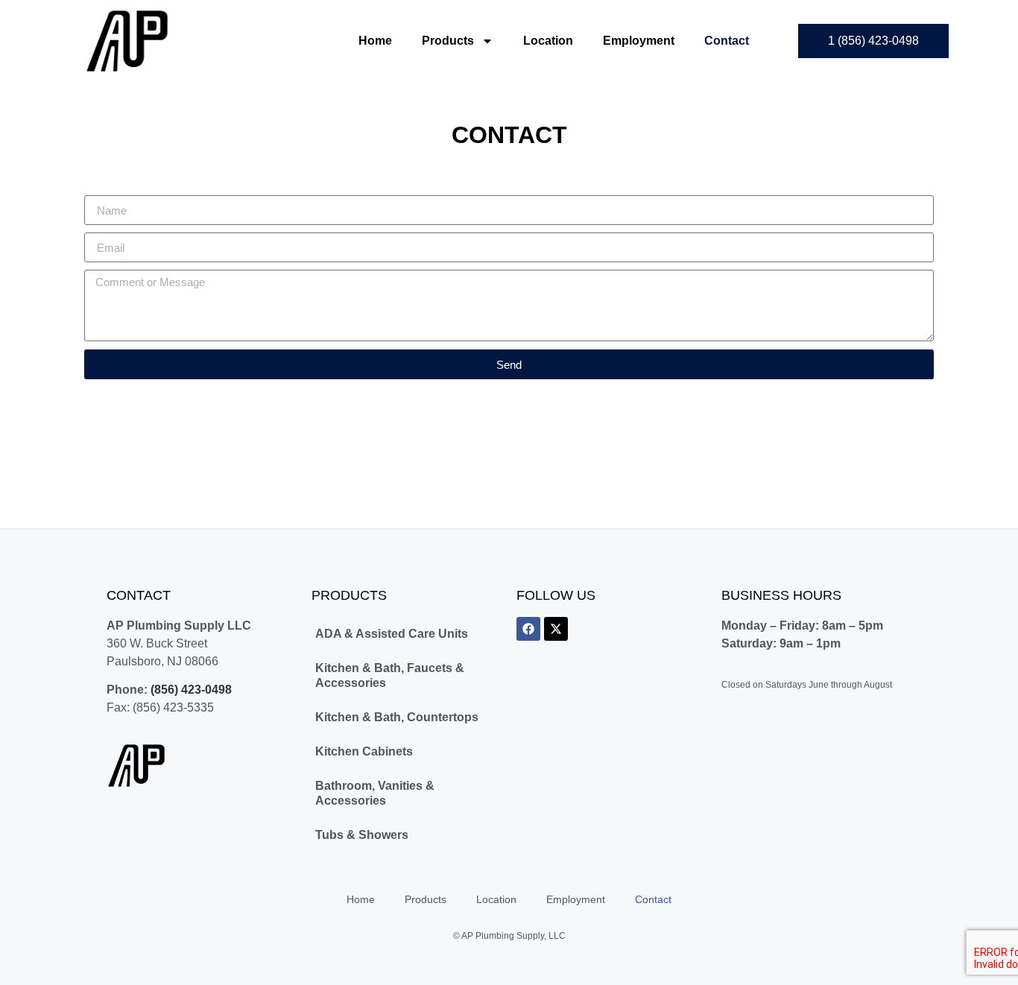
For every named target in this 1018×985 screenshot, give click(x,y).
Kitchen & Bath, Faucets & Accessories (389, 675)
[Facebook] (528, 629)
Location (548, 40)
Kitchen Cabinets (364, 751)
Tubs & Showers (361, 835)
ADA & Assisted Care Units (391, 633)
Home (375, 40)
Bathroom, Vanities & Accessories (374, 793)
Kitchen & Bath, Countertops (396, 717)
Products (448, 40)
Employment (638, 40)
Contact (726, 40)
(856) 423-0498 (191, 689)
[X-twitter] (556, 629)
